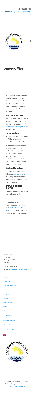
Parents (7, 294)
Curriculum (8, 290)
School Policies (9, 321)
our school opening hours (16, 127)
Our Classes (8, 302)
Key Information (10, 286)
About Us (7, 282)
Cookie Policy (9, 325)
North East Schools (17, 386)
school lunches (20, 174)
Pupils (6, 298)
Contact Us (8, 315)
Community (8, 311)
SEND (5, 307)
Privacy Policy (9, 329)
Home (6, 277)
